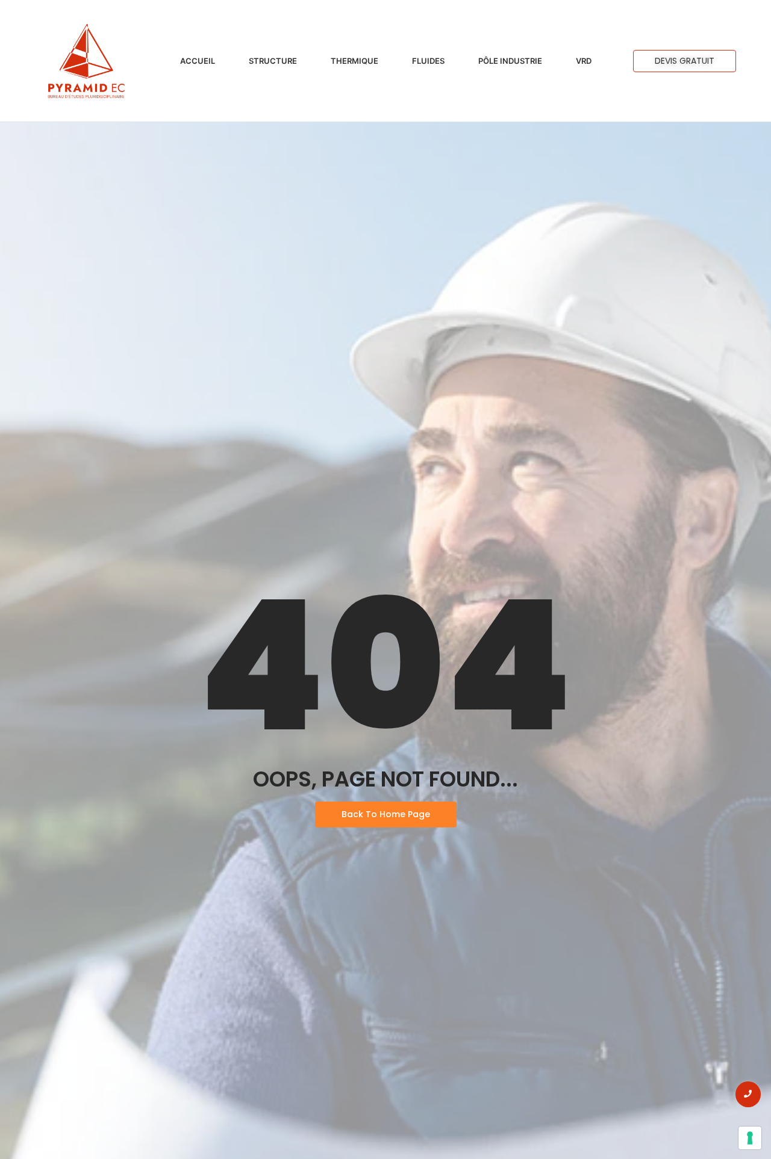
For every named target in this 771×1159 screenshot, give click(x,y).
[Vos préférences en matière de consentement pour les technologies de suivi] (749, 1138)
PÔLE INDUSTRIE (510, 61)
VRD (584, 61)
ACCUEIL (197, 61)
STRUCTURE (273, 61)
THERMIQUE (354, 61)
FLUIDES (428, 61)
